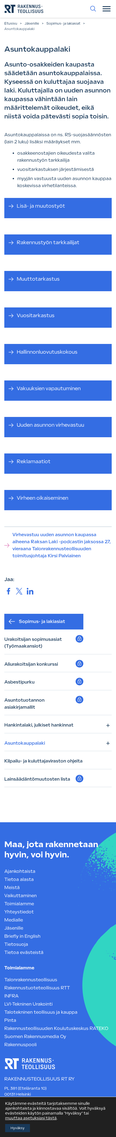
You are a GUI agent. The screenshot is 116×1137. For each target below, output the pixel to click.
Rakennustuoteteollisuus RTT (37, 987)
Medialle (13, 920)
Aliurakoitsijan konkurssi (31, 664)
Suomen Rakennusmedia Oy (35, 1036)
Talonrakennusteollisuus (30, 979)
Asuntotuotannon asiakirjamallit (24, 704)
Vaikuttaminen (20, 895)
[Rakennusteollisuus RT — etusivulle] (24, 9)
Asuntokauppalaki (24, 743)
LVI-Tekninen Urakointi (28, 1004)
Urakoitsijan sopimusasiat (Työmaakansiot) (33, 643)
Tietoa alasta (19, 879)
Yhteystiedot (19, 911)
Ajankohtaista (19, 871)
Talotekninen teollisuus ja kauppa (40, 1012)
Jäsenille (32, 23)
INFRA (11, 996)
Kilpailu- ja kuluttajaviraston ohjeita (43, 761)
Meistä (12, 887)
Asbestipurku (19, 682)
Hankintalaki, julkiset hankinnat (38, 725)
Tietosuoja (16, 944)
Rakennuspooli (20, 1044)
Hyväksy (18, 1128)
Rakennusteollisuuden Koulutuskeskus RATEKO (56, 1028)
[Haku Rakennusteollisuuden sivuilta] (93, 8)
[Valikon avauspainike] (106, 8)
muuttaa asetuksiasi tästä (31, 1118)
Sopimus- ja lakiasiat (63, 23)
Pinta (10, 1020)
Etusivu (10, 23)
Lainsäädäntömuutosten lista (37, 779)
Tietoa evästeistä (23, 952)
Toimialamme (19, 903)
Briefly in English (22, 936)
